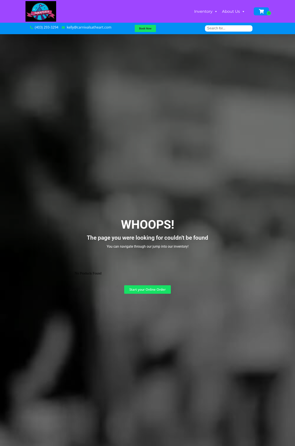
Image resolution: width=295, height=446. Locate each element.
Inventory (203, 11)
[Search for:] (228, 28)
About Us (231, 11)
